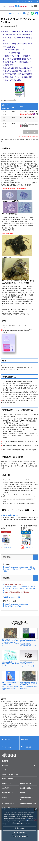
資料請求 (25, 739)
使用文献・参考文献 (11, 597)
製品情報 (5, 761)
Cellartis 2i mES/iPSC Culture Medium (16, 604)
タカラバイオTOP (18, 1)
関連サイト (5, 797)
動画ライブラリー (25, 783)
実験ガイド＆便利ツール (10, 774)
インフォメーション (8, 770)
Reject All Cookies (19, 832)
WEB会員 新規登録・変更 (28, 803)
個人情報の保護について (27, 788)
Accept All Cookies (19, 836)
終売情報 (23, 792)
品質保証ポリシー (7, 792)
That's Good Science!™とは (28, 798)
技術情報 (7, 557)
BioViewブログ (6, 783)
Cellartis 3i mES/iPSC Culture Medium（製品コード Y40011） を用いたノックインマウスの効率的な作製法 (19, 569)
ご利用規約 (5, 788)
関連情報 (7, 578)
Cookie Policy (19, 823)
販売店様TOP (28, 1)
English (36, 1)
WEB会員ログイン (8, 803)
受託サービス (6, 765)
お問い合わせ (7, 739)
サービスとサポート (8, 778)
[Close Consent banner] (35, 809)
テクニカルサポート (9, 747)
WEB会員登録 (27, 747)
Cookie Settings (20, 828)
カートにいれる (31, 132)
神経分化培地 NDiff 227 (13, 606)
